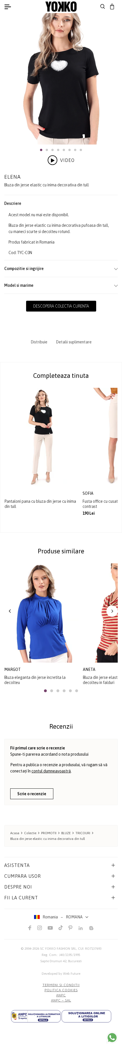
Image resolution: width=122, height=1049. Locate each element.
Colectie (30, 833)
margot (12, 669)
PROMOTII (48, 833)
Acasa (14, 833)
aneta (89, 669)
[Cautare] (102, 6)
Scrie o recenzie (31, 794)
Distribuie (39, 342)
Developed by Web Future (61, 974)
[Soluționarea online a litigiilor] (86, 1016)
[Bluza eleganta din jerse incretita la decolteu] (41, 613)
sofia (88, 493)
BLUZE (66, 833)
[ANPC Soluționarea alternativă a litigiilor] (36, 1016)
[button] (41, 150)
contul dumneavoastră (51, 771)
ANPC (61, 995)
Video (67, 160)
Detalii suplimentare (74, 342)
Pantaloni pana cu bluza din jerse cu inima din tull (40, 504)
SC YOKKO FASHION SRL (58, 949)
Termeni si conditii (61, 985)
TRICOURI (82, 833)
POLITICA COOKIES (61, 990)
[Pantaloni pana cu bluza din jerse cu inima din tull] (41, 437)
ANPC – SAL (61, 1000)
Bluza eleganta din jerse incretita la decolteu (35, 680)
